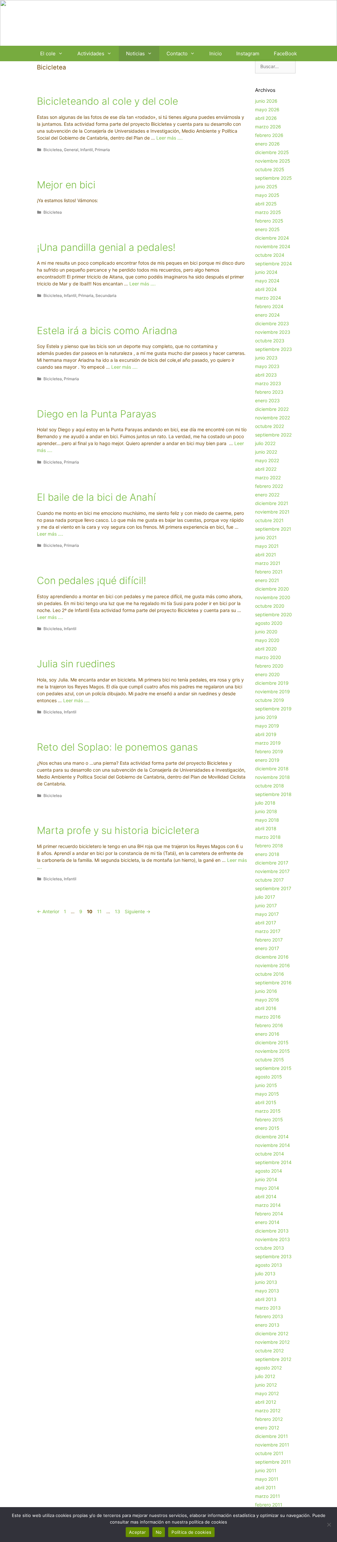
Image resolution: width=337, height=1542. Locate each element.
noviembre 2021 (272, 512)
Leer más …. (169, 138)
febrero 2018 (269, 845)
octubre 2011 (269, 1453)
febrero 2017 (269, 940)
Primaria (102, 149)
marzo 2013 (268, 1308)
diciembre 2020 (272, 589)
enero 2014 (267, 1222)
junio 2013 (266, 1282)
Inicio (215, 53)
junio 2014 (266, 1179)
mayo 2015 (267, 1094)
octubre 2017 (269, 880)
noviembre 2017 (272, 871)
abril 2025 (266, 203)
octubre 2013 (269, 1248)
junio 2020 (266, 631)
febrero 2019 (269, 751)
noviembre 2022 (272, 417)
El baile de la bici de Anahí (96, 497)
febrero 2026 (269, 135)
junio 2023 (266, 357)
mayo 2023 (267, 366)
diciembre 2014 (272, 1136)
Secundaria (106, 295)
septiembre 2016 (273, 982)
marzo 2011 (267, 1496)
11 (100, 911)
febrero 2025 (269, 221)
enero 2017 (267, 948)
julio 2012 (265, 1376)
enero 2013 (267, 1325)
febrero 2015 (269, 1119)
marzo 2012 (267, 1410)
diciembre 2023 (272, 323)
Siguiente (137, 911)
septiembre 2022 (273, 435)
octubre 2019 (269, 700)
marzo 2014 (268, 1205)
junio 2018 (266, 811)
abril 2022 (265, 469)
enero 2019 (267, 760)
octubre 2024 (269, 255)
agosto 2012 (268, 1367)
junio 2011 (265, 1470)
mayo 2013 (267, 1290)
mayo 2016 (267, 999)
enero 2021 (267, 580)
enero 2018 (267, 854)
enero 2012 (267, 1427)
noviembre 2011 (272, 1445)
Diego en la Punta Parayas (96, 414)
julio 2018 (265, 803)
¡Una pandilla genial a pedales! (106, 247)
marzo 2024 (268, 298)
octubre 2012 (269, 1350)
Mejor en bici (66, 185)
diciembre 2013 (272, 1231)
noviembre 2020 (272, 597)
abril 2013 (265, 1299)
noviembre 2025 (272, 161)
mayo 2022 (267, 460)
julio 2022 (265, 443)
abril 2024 (266, 289)
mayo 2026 (267, 109)
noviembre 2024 (272, 246)
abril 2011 (265, 1487)
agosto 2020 (268, 623)
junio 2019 (266, 717)
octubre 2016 (269, 974)
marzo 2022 (268, 477)
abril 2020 (266, 648)
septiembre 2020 (273, 614)
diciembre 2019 (272, 683)
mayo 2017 (267, 914)
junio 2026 (266, 101)
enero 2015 (267, 1128)
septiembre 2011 (273, 1462)
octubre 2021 (269, 520)
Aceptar (137, 1532)
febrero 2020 (269, 666)
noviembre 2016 (272, 965)
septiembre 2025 (273, 178)
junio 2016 (266, 991)
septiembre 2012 (273, 1359)
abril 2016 (265, 1008)
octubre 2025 (269, 169)
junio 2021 (266, 537)
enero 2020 (267, 674)
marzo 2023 (268, 383)
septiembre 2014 (273, 1162)
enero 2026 (267, 143)
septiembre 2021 (273, 529)
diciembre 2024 (272, 238)
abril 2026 (266, 118)
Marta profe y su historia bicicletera (118, 830)
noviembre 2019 (272, 691)
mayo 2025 (267, 195)
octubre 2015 (269, 1059)
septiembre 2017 (273, 888)
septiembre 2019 (273, 708)
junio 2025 (266, 186)
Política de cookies (191, 1532)
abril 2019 (265, 734)
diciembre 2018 (272, 768)
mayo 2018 (267, 820)
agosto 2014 (268, 1171)
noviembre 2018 (272, 777)
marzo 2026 (268, 126)
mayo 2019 (267, 726)
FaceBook (285, 53)
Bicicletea (52, 149)
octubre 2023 (269, 340)
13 (118, 911)
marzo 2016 (268, 1017)
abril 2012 (265, 1402)
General (71, 149)
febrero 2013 (269, 1316)
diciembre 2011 (271, 1436)
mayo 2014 (267, 1188)
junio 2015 (266, 1085)
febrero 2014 (269, 1213)
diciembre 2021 (271, 503)
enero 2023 (267, 400)
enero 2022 (267, 494)
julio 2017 (265, 897)
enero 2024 (267, 315)
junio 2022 (266, 452)
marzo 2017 (267, 931)
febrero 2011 (268, 1504)
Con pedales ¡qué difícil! (91, 580)
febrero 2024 (269, 306)
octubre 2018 (269, 785)
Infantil (86, 149)
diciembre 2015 (272, 1042)
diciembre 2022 (272, 409)
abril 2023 (266, 375)
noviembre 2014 (272, 1145)
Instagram (247, 53)
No (159, 1532)
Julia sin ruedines (76, 664)
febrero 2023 (269, 392)
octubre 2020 (269, 606)
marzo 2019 (268, 743)
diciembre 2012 (271, 1333)
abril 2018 (265, 828)
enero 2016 (267, 1034)
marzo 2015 (268, 1111)
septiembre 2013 (273, 1256)
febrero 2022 (269, 486)
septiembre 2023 (273, 349)
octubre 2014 (269, 1153)
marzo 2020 (268, 657)
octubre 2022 (269, 426)
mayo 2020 (267, 640)
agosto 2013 (268, 1265)
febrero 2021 (269, 571)
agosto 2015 (268, 1076)
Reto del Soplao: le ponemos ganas (117, 747)
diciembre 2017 (271, 862)
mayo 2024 (267, 280)
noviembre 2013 (272, 1239)
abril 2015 (265, 1102)
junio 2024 (266, 272)
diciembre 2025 (272, 152)
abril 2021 (265, 554)
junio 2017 (266, 905)
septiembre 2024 (273, 263)
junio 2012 (266, 1385)
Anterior (48, 911)
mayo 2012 (267, 1393)
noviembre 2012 (272, 1342)
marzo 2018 (268, 837)
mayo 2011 (266, 1479)
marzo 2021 (267, 563)
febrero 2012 (269, 1419)
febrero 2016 (269, 1025)
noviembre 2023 (272, 332)
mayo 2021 (267, 546)
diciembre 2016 (272, 957)
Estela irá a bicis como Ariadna (107, 330)
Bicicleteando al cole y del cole (107, 101)
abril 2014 (265, 1196)
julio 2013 (265, 1273)
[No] (328, 1524)
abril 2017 (265, 922)
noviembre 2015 (272, 1051)
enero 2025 (267, 229)
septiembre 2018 (273, 794)
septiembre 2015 (273, 1068)
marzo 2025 (268, 212)
